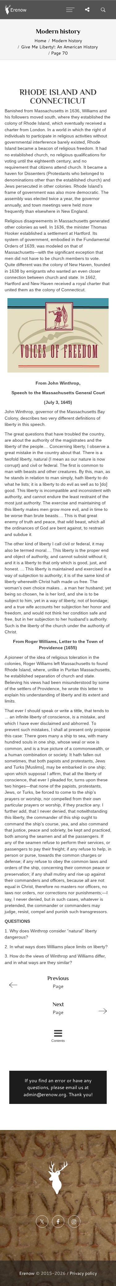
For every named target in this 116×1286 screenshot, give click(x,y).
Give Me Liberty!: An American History (59, 47)
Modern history (67, 40)
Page (58, 982)
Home (40, 40)
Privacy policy (83, 1273)
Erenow (27, 1273)
